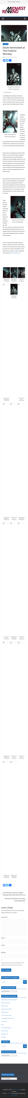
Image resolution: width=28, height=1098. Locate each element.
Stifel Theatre (4, 1006)
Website (3, 952)
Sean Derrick (14, 57)
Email (3, 945)
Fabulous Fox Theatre (6, 1009)
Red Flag (3, 1037)
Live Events (5, 44)
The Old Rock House (6, 1027)
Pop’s (2, 1024)
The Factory (4, 1021)
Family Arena (4, 1031)
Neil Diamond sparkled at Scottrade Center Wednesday (15, 900)
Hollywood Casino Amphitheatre (9, 999)
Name (3, 938)
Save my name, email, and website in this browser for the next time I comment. (12, 964)
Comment (4, 917)
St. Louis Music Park (6, 1015)
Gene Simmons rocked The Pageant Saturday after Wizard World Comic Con (14, 894)
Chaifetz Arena (5, 1012)
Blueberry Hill (4, 1034)
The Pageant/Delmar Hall (7, 1018)
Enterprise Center (5, 1003)
